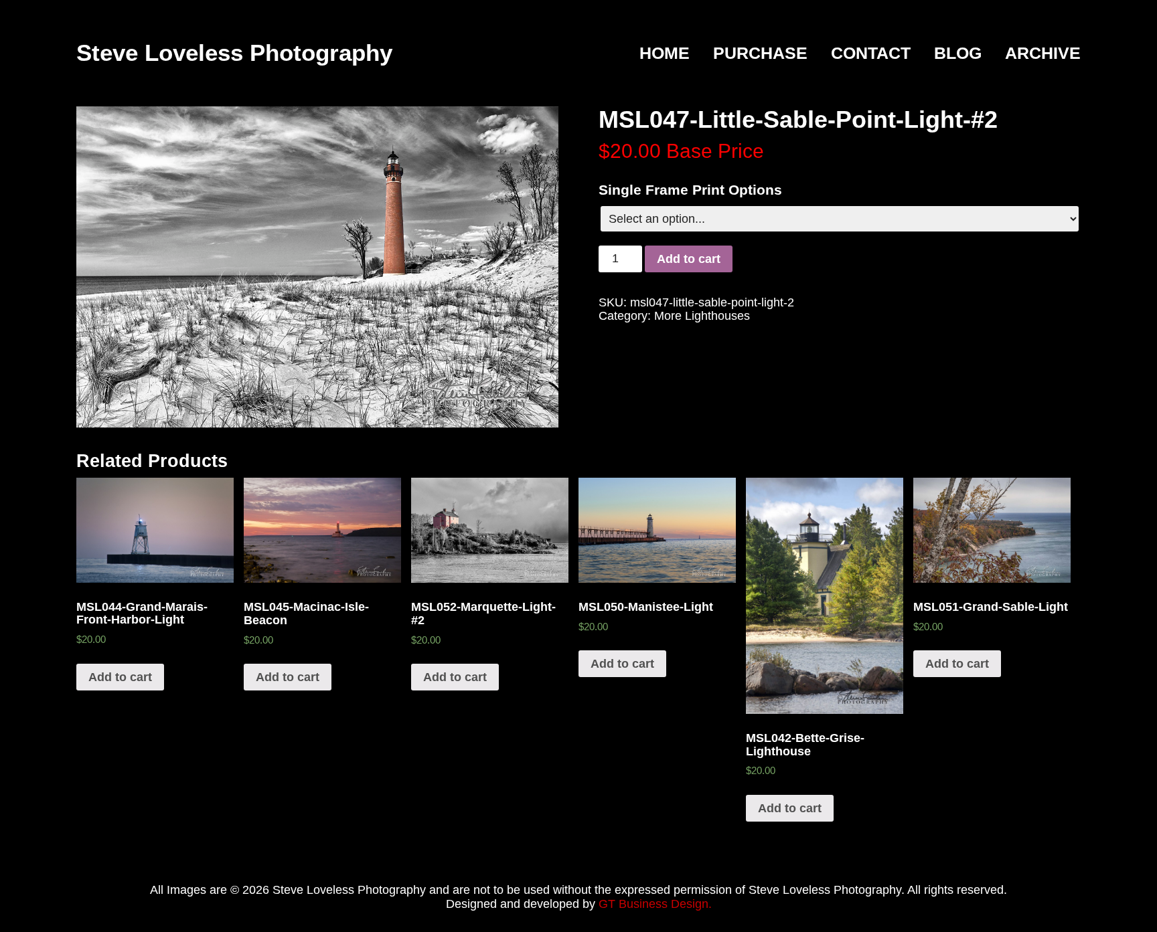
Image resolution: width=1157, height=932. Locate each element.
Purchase (760, 53)
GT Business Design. (655, 904)
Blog (958, 53)
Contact (871, 53)
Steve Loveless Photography (234, 52)
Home (664, 53)
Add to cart (688, 259)
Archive (1043, 53)
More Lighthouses (702, 315)
